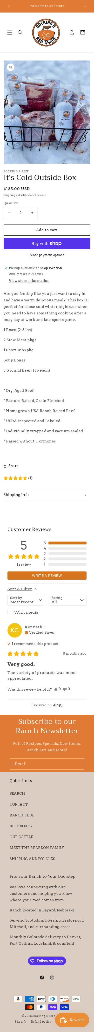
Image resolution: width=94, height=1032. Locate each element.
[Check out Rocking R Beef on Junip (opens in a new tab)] (57, 705)
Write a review (47, 575)
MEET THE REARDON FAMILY (37, 848)
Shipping (10, 195)
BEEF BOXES (21, 826)
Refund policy (41, 1021)
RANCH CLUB (22, 815)
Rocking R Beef (44, 1016)
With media (26, 612)
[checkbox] (26, 612)
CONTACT (19, 804)
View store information (29, 281)
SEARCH (17, 793)
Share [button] (13, 466)
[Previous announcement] (9, 6)
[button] (9, 32)
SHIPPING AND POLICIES (32, 859)
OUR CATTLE (21, 837)
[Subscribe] (79, 764)
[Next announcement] (85, 6)
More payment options (47, 255)
